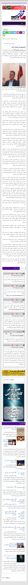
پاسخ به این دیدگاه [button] (7, 273)
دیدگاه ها (22, 268)
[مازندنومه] (18, 15)
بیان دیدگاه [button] (16, 268)
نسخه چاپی (5, 30)
